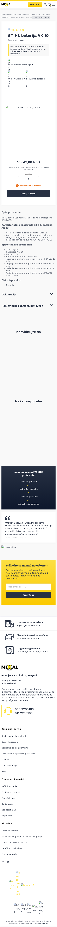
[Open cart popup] (49, 4)
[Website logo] (8, 4)
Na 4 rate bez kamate (28, 638)
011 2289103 (23, 713)
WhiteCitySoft (41, 923)
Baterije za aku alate (20, 17)
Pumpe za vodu (9, 854)
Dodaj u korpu (28, 193)
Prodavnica (24, 15)
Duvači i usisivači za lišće (14, 842)
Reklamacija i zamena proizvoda (22, 305)
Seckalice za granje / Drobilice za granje (21, 836)
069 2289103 (24, 709)
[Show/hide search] (45, 4)
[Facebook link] (3, 861)
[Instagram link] (8, 861)
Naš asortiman (8, 810)
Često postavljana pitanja (14, 736)
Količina (28, 174)
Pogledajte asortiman (27, 625)
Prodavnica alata (8, 15)
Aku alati (36, 15)
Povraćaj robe (8, 798)
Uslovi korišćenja (9, 742)
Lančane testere (9, 830)
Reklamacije (7, 804)
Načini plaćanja (9, 786)
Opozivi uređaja (9, 765)
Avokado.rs (26, 923)
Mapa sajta (6, 815)
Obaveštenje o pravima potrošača (18, 753)
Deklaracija (9, 294)
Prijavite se (28, 595)
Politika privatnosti (10, 792)
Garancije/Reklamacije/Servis (31, 652)
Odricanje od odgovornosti (14, 748)
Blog (3, 771)
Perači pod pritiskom (12, 848)
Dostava (5, 759)
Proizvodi (35, 4)
